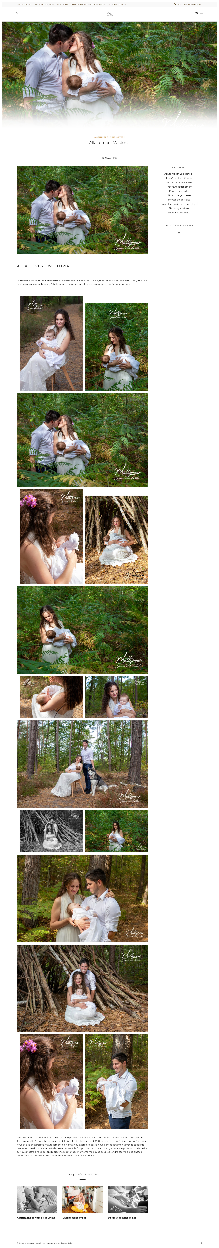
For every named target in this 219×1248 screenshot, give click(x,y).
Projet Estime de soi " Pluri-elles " (179, 204)
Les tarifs (62, 4)
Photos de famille (179, 191)
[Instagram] (17, 12)
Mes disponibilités (44, 4)
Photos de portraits (179, 199)
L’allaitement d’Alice (74, 1217)
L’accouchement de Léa (122, 1217)
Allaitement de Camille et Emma (36, 1217)
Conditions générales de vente (88, 4)
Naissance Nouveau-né (179, 182)
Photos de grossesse (179, 195)
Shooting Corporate (179, 212)
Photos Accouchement (179, 186)
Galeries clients (117, 4)
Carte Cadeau (24, 4)
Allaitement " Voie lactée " (109, 137)
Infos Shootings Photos (179, 178)
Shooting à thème (179, 208)
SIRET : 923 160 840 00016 (189, 4)
